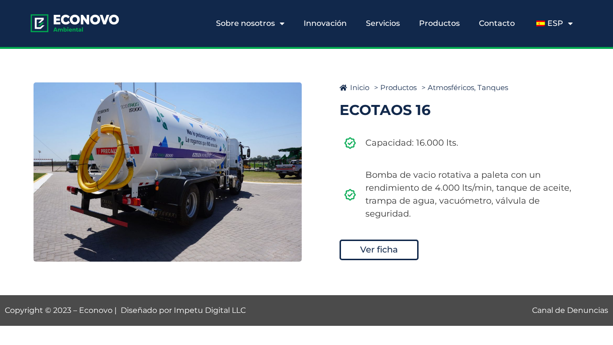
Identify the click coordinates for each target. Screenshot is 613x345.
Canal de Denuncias (570, 310)
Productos (439, 23)
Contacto (497, 23)
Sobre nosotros (245, 23)
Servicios (383, 23)
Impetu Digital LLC (210, 310)
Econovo (96, 310)
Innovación (325, 23)
